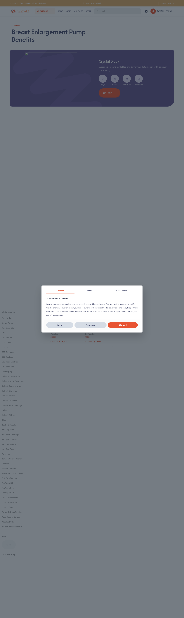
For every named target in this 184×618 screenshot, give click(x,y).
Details (89, 290)
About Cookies (121, 290)
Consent (60, 290)
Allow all (123, 325)
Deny (59, 325)
